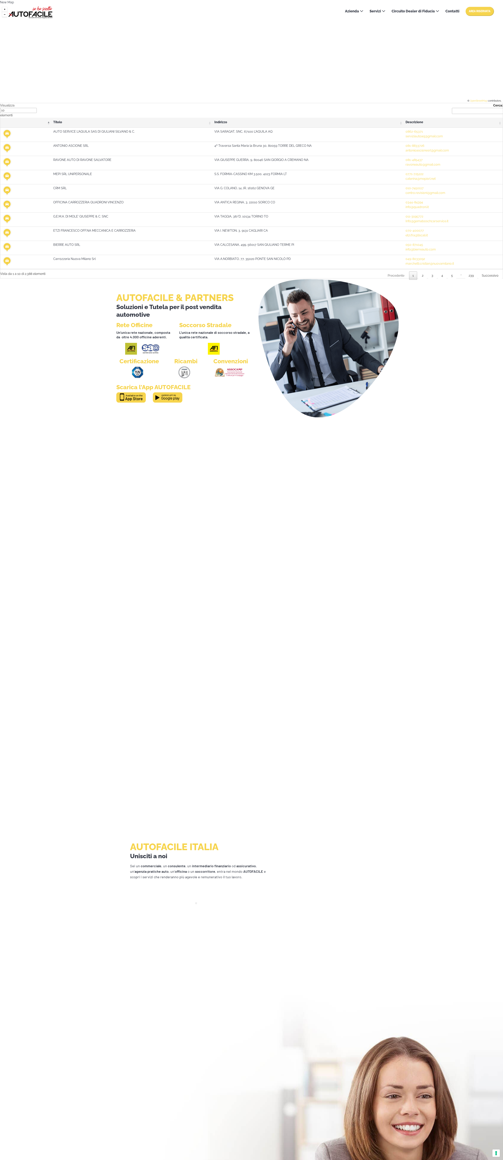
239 (471, 275)
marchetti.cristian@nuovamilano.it (430, 263)
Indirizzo (220, 122)
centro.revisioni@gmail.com (425, 193)
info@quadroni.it (417, 207)
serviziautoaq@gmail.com (424, 136)
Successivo (490, 275)
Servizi (376, 11)
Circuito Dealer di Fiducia (414, 11)
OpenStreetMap (478, 100)
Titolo (57, 122)
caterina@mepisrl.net (421, 179)
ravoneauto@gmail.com (423, 164)
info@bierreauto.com (421, 249)
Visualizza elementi (7, 110)
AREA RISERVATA (479, 11)
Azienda (352, 11)
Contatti (452, 11)
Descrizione (414, 122)
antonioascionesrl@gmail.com (427, 150)
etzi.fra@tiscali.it (417, 235)
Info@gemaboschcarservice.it (427, 221)
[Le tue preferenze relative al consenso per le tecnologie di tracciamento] (496, 1153)
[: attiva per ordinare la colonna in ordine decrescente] (25, 123)
